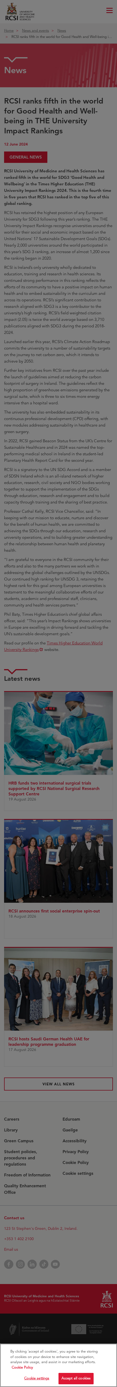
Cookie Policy (22, 1367)
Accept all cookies (76, 1378)
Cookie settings (36, 1378)
